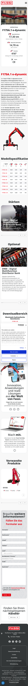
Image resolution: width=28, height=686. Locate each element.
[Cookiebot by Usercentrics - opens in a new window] (18, 325)
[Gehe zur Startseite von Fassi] (7, 3)
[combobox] (14, 553)
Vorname (5, 530)
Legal (14, 648)
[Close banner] (25, 325)
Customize (13, 355)
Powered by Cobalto (14, 682)
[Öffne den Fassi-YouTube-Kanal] (14, 450)
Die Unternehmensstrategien (14, 660)
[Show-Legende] (3, 163)
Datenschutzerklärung (18, 588)
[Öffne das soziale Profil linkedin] (18, 409)
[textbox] (14, 553)
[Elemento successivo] (25, 235)
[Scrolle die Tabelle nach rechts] (6, 166)
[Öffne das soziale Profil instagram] (14, 409)
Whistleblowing (14, 663)
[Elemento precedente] (20, 235)
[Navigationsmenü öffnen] (26, 3)
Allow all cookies (14, 351)
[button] (3, 683)
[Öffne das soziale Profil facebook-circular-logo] (10, 409)
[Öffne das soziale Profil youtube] (20, 642)
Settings (22, 347)
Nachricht (5, 567)
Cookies (14, 654)
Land (4, 551)
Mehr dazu (13, 617)
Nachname (5, 535)
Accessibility (14, 657)
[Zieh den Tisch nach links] (3, 166)
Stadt (4, 561)
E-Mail (4, 540)
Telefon (4, 545)
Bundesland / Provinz (8, 556)
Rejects (14, 359)
